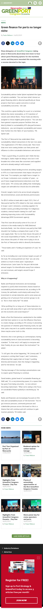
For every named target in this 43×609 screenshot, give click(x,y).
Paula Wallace (7, 35)
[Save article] (40, 43)
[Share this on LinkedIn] (13, 43)
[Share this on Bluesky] (17, 43)
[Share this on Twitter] (8, 43)
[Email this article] (22, 43)
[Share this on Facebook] (3, 43)
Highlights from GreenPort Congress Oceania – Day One (11, 517)
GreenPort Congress (25, 51)
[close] (41, 39)
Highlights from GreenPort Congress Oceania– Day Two (11, 482)
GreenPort (7, 3)
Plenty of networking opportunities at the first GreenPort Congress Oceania (31, 484)
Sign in (14, 39)
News (3, 23)
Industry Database (11, 548)
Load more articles (21, 536)
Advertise (8, 552)
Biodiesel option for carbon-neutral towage (31, 448)
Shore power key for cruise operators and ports (31, 517)
